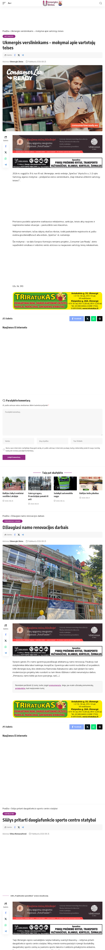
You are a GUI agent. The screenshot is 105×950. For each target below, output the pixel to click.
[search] (100, 3)
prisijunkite (20, 688)
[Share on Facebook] (15, 55)
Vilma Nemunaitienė (18, 834)
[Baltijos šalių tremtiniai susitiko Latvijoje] (14, 483)
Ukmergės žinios (16, 61)
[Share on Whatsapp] (6, 158)
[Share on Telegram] (22, 55)
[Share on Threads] (99, 318)
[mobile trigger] (5, 3)
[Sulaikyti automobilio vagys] (65, 483)
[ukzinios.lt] (52, 3)
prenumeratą (55, 685)
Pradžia (6, 31)
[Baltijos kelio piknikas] (90, 483)
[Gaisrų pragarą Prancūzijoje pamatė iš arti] (39, 483)
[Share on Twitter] (18, 55)
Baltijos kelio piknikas (89, 493)
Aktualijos (8, 36)
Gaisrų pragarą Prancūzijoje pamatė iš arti (38, 496)
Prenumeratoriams (12, 521)
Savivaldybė (9, 814)
